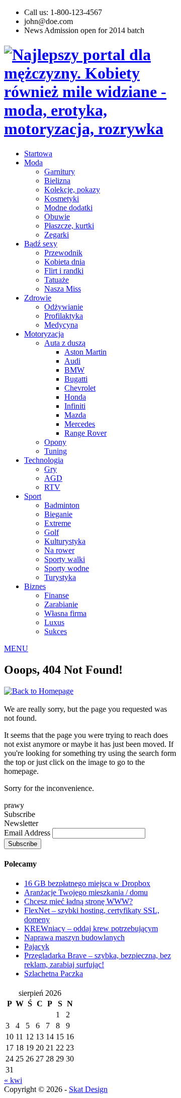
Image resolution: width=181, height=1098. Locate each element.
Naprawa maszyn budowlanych (74, 937)
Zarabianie (61, 604)
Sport (32, 496)
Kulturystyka (64, 541)
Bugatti (75, 379)
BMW (74, 370)
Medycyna (61, 325)
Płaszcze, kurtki (69, 225)
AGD (53, 478)
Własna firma (65, 613)
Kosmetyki (61, 198)
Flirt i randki (63, 270)
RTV (52, 487)
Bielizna (57, 180)
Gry (50, 469)
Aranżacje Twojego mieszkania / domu (86, 892)
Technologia (43, 460)
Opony (55, 442)
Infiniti (74, 406)
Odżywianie (63, 307)
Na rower (59, 550)
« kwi (13, 1080)
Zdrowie (37, 298)
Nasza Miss (62, 289)
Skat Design (88, 1089)
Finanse (56, 595)
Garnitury (59, 171)
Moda (33, 162)
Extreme (57, 523)
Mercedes (79, 424)
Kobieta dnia (64, 261)
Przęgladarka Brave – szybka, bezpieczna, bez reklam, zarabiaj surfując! (97, 960)
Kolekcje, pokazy (72, 189)
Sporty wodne (66, 568)
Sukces (55, 631)
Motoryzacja (44, 334)
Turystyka (60, 577)
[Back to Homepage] (38, 691)
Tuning (55, 451)
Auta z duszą (64, 343)
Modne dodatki (68, 207)
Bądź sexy (40, 243)
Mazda (75, 415)
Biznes (35, 586)
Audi (72, 361)
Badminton (61, 505)
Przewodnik (63, 252)
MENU (16, 648)
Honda (75, 397)
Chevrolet (80, 388)
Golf (51, 532)
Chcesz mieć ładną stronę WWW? (78, 901)
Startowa (38, 153)
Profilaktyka (63, 316)
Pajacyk (36, 946)
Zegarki (56, 234)
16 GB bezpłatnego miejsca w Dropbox (87, 883)
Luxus (54, 622)
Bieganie (58, 514)
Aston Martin (85, 352)
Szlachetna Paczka (53, 973)
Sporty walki (64, 559)
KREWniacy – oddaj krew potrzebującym (91, 928)
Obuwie (57, 216)
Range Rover (85, 433)
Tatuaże (56, 280)
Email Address (28, 833)
